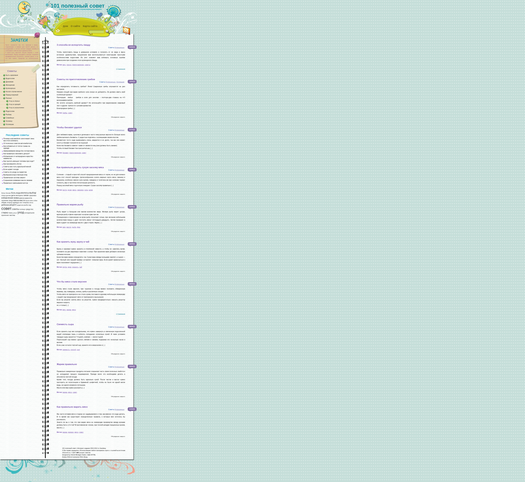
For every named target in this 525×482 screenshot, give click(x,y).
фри (78, 227)
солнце (22, 209)
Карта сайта (90, 26)
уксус (15, 213)
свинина (80, 190)
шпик (91, 190)
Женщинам (10, 85)
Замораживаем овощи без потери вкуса (18, 151)
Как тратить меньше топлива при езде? (18, 161)
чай (80, 267)
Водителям (10, 78)
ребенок (5, 205)
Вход (85, 457)
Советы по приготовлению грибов (76, 79)
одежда (16, 202)
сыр (78, 350)
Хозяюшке (10, 124)
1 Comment (120, 69)
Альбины (103, 448)
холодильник (29, 213)
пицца (69, 65)
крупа (65, 267)
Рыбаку (8, 115)
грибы (65, 113)
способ (73, 350)
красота (28, 198)
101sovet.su (66, 452)
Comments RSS (77, 457)
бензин (8, 193)
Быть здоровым (12, 75)
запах (26, 195)
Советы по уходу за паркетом (15, 172)
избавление (7, 198)
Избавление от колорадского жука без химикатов (18, 157)
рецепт (13, 205)
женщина (19, 195)
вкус (64, 65)
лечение (4, 200)
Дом (65, 26)
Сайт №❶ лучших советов (81, 452)
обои (35, 200)
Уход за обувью (14, 101)
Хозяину (9, 121)
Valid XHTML (91, 455)
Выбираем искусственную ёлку (15, 175)
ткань (10, 213)
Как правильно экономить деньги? (16, 154)
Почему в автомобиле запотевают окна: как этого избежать (18, 140)
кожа (16, 197)
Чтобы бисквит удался (69, 127)
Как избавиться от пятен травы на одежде (16, 147)
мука (69, 267)
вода (18, 193)
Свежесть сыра (65, 324)
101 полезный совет (78, 6)
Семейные (10, 118)
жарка (69, 310)
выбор (32, 192)
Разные (9, 98)
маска (16, 200)
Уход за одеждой (14, 104)
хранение (5, 215)
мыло (28, 200)
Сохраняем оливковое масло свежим (17, 180)
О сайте (75, 26)
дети (13, 195)
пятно (31, 202)
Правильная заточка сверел (14, 178)
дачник (8, 195)
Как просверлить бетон (12, 164)
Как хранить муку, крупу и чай (73, 242)
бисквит (65, 153)
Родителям (10, 111)
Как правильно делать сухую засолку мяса (80, 167)
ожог (20, 202)
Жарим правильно (67, 364)
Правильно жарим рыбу (70, 204)
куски (70, 190)
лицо (11, 200)
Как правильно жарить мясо (72, 407)
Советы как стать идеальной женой (17, 167)
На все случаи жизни (14, 92)
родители (20, 205)
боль (13, 193)
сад (29, 205)
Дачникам (9, 82)
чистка (12, 215)
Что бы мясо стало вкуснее (72, 282)
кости (65, 190)
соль (86, 190)
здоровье (32, 195)
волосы (25, 193)
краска (22, 198)
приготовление (78, 65)
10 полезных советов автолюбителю (17, 143)
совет (6, 208)
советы (15, 209)
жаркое (71, 432)
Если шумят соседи (11, 169)
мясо (31, 200)
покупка (26, 203)
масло (22, 200)
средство (29, 209)
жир (64, 227)
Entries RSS (66, 457)
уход (21, 212)
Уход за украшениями (16, 107)
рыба (26, 205)
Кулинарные (10, 88)
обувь (3, 202)
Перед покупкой (12, 95)
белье (3, 193)
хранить (75, 267)
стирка (4, 212)
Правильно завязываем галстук (15, 183)
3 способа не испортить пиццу (73, 45)
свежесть (66, 350)
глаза (3, 195)
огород (9, 203)
